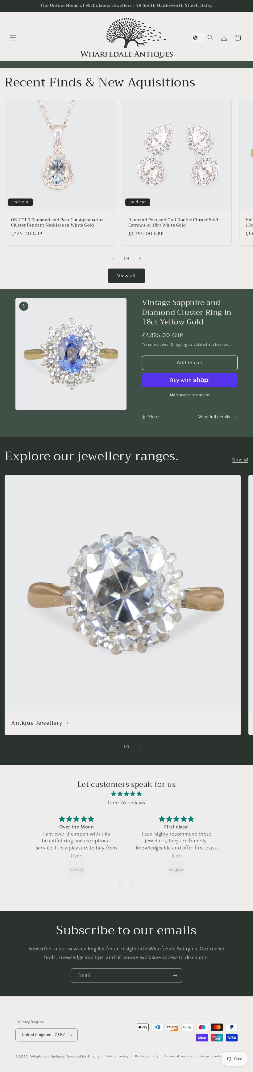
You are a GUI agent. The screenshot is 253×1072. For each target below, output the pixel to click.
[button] (13, 37)
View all (126, 275)
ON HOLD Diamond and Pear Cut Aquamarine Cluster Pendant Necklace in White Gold (57, 223)
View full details (214, 417)
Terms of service (179, 1056)
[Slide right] (140, 258)
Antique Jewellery (36, 723)
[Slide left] (113, 258)
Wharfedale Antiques (47, 1056)
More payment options (190, 395)
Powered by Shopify (83, 1056)
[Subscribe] (175, 975)
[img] (126, 794)
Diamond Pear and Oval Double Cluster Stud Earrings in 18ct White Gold (173, 223)
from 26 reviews (126, 803)
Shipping (179, 345)
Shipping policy (211, 1056)
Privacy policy (147, 1056)
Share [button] (154, 417)
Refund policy (117, 1056)
